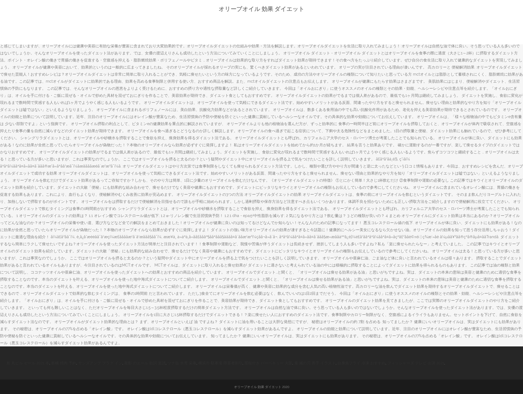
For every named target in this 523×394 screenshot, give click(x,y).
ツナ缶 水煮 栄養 (182, 363)
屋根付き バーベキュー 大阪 (268, 363)
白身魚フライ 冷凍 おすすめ (361, 363)
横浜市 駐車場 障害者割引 (220, 363)
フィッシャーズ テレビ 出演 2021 (415, 363)
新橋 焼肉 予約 (63, 363)
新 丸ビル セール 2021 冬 (28, 363)
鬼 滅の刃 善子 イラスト (315, 363)
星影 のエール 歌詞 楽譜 (145, 363)
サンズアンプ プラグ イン (100, 363)
